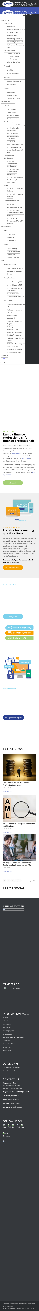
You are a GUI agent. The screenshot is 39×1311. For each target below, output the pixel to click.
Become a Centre (8, 1034)
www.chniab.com (16, 1107)
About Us (5, 1018)
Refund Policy (7, 1047)
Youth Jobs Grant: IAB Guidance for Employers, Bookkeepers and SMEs (17, 863)
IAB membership (8, 599)
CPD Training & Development (11, 1067)
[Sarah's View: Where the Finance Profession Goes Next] (19, 767)
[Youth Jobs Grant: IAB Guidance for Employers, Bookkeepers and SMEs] (19, 847)
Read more (7, 791)
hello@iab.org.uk (13, 1099)
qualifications (25, 458)
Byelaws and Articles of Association (13, 1037)
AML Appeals (7, 1027)
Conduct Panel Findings (10, 1044)
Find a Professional (9, 1071)
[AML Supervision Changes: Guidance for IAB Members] (19, 808)
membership (15, 453)
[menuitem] (9, 1308)
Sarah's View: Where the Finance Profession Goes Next (16, 784)
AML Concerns (7, 1024)
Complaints (6, 1040)
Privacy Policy (7, 1050)
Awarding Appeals (8, 1031)
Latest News (6, 1021)
